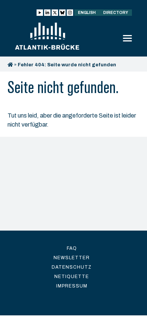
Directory (115, 13)
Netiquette (71, 276)
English (87, 13)
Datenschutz (72, 267)
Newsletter (72, 257)
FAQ (72, 248)
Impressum (71, 286)
